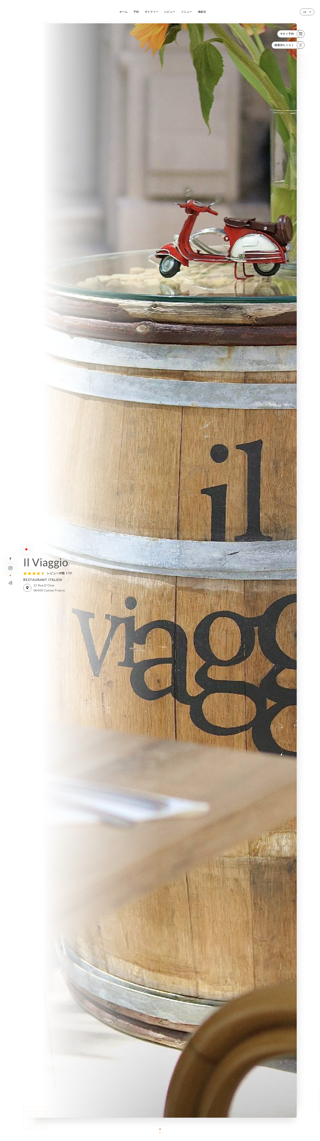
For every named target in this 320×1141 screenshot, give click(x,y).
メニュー (186, 11)
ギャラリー (152, 11)
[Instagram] (10, 568)
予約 (136, 11)
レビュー (169, 11)
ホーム (124, 11)
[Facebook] (10, 559)
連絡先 (202, 11)
